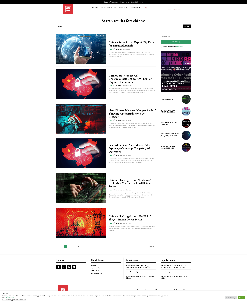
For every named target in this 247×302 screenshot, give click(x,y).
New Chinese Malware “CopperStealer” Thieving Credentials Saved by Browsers (132, 113)
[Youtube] (74, 267)
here (141, 2)
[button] (146, 8)
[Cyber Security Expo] (186, 99)
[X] (69, 267)
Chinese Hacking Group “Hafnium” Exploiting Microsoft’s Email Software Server (131, 183)
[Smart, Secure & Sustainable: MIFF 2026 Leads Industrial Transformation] (186, 135)
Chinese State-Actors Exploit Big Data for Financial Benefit (131, 43)
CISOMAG (119, 49)
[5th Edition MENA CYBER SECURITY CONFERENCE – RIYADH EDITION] (176, 71)
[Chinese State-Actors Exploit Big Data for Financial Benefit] (81, 49)
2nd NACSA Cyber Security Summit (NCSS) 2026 (169, 147)
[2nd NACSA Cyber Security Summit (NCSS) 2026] (186, 147)
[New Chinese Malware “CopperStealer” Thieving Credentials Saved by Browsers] (81, 119)
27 (78, 246)
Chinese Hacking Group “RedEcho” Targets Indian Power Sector (130, 217)
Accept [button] (241, 298)
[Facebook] (58, 267)
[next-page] (82, 246)
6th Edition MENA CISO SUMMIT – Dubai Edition (168, 111)
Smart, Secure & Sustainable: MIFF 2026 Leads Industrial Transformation (170, 135)
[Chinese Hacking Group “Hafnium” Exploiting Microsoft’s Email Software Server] (81, 188)
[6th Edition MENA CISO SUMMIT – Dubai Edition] (186, 111)
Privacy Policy (179, 46)
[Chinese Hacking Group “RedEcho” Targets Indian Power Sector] (81, 223)
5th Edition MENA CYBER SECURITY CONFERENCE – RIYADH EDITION (174, 83)
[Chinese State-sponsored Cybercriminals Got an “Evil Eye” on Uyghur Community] (81, 84)
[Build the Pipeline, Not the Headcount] (186, 123)
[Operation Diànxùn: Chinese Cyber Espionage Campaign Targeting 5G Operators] (81, 153)
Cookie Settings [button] (230, 298)
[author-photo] (114, 49)
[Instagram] (64, 267)
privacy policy (9, 297)
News (110, 49)
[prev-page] (58, 246)
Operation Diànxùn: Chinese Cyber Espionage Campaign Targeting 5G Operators (130, 148)
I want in (174, 42)
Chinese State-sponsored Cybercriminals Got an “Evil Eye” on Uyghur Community (130, 79)
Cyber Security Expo (167, 99)
